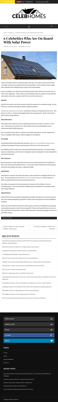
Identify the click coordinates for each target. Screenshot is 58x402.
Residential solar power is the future (12, 111)
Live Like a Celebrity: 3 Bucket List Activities (44, 228)
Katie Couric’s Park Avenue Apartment (14, 269)
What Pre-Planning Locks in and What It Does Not (17, 273)
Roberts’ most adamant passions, (32, 178)
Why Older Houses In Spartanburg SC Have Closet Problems (20, 290)
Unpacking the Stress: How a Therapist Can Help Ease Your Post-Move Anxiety (26, 283)
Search (5, 356)
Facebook (8, 335)
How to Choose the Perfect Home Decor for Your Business (20, 258)
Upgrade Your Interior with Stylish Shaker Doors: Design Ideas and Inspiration (26, 262)
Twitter (7, 340)
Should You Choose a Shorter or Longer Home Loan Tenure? (20, 247)
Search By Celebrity (8, 359)
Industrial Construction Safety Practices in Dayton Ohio (19, 250)
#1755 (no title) (9, 319)
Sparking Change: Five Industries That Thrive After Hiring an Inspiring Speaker (26, 287)
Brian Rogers (28, 46)
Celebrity (9, 218)
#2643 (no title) (10, 324)
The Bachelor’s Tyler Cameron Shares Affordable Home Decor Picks (23, 265)
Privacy (7, 330)
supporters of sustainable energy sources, (42, 143)
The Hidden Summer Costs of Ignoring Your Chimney (18, 294)
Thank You (6, 362)
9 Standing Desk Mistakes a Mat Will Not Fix (16, 254)
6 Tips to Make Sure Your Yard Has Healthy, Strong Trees (13, 228)
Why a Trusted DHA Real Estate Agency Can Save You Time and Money (24, 298)
